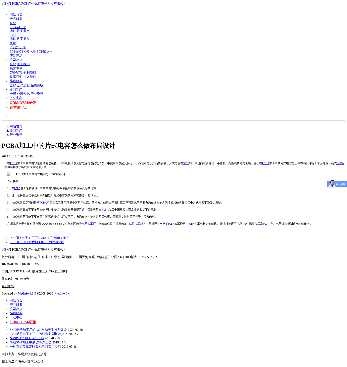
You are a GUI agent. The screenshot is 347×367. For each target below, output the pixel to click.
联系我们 (16, 77)
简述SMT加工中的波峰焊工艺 (31, 342)
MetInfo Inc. (62, 293)
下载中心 (16, 98)
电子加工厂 (89, 223)
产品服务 (16, 19)
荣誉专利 (16, 68)
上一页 (39, 238)
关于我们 (23, 64)
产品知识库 (18, 47)
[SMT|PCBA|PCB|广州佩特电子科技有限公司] (173, 4)
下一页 (37, 242)
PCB (265, 223)
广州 (5, 271)
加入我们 (29, 77)
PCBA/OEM (18, 27)
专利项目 (29, 72)
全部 (13, 23)
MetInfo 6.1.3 (27, 293)
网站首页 (16, 14)
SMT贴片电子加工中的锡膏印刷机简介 (37, 334)
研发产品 (16, 55)
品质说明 (37, 85)
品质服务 (16, 81)
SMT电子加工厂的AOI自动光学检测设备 (38, 329)
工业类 (25, 31)
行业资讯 (37, 93)
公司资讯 (23, 93)
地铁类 (14, 31)
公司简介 (16, 60)
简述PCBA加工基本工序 (27, 338)
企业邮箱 (8, 286)
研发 (13, 43)
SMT (13, 35)
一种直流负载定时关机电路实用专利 (35, 346)
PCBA (13, 163)
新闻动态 (16, 89)
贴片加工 (134, 223)
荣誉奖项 (16, 72)
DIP (247, 223)
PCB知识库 (45, 51)
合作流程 (23, 85)
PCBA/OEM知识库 (23, 51)
